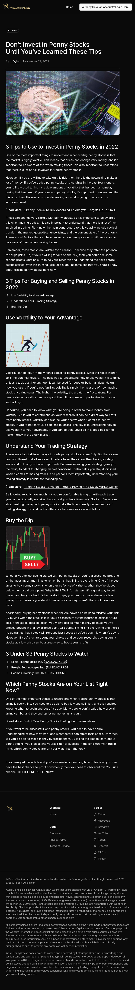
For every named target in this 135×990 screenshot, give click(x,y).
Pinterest (103, 845)
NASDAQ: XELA (55, 662)
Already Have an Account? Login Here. (105, 6)
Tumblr (102, 858)
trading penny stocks (67, 170)
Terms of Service (60, 845)
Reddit (101, 839)
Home (69, 6)
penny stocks (66, 192)
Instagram (103, 826)
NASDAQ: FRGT (58, 667)
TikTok (102, 852)
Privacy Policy (58, 839)
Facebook (104, 820)
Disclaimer (56, 833)
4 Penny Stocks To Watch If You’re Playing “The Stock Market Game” (71, 486)
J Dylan (15, 61)
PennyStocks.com (18, 879)
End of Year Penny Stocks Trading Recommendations (60, 721)
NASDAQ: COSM (53, 673)
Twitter (102, 814)
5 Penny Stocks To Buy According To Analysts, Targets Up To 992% (70, 210)
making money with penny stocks (36, 504)
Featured (12, 30)
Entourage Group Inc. (84, 879)
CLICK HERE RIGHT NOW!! (36, 772)
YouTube (103, 833)
